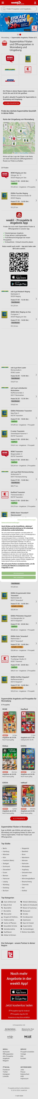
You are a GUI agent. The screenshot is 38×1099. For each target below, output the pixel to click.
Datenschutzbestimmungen (27, 520)
